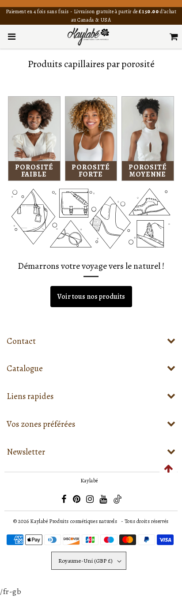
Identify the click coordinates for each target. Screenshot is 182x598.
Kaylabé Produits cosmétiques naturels (73, 521)
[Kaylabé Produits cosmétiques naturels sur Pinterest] (77, 500)
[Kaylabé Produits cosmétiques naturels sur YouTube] (103, 500)
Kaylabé (89, 480)
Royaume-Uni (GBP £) (85, 561)
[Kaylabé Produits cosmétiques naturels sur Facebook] (64, 500)
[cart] (174, 37)
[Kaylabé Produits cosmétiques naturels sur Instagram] (90, 500)
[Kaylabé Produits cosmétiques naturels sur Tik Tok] (117, 501)
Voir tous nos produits (91, 296)
